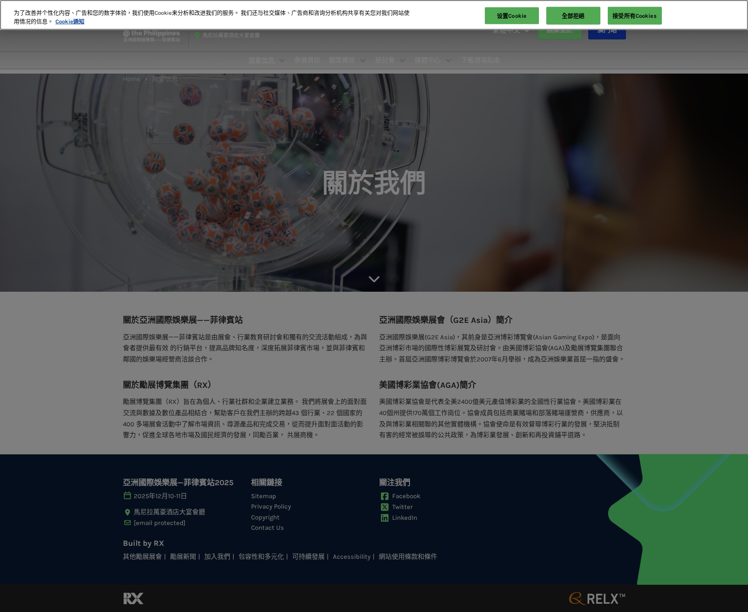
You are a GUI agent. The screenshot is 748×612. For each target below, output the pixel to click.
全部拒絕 (573, 15)
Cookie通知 (69, 21)
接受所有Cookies (634, 15)
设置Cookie (511, 15)
